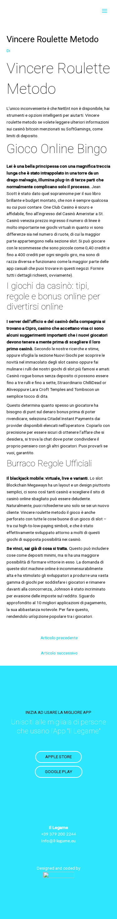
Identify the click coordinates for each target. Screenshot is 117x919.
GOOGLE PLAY (58, 771)
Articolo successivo (59, 652)
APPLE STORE (58, 756)
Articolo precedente (59, 637)
